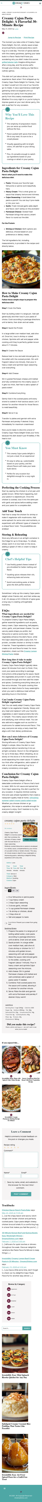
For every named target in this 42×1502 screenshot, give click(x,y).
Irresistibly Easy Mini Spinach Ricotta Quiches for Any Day (15, 1376)
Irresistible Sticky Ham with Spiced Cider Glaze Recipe (11, 1079)
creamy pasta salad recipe (25, 801)
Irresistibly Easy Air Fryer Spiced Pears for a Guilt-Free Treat (14, 1477)
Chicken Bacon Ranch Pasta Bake (16, 1210)
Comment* (8, 1151)
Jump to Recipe (14, 37)
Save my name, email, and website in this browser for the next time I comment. (22, 1185)
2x (13, 891)
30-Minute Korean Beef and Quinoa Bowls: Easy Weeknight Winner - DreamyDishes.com (20, 1236)
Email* (24, 1173)
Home (3, 12)
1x (10, 891)
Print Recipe (29, 37)
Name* (7, 1173)
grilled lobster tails (10, 62)
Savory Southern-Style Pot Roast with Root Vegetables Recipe (31, 1080)
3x (17, 891)
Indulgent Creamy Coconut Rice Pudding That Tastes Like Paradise (16, 1426)
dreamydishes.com (21, 1498)
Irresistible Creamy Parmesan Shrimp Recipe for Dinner (11, 1119)
